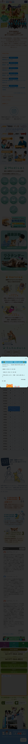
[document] (14, 372)
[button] (26, 358)
